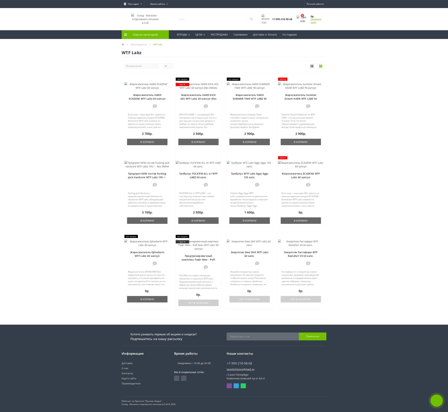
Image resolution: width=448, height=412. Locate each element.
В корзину (147, 142)
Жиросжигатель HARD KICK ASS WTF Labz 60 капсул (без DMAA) (198, 98)
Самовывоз (241, 34)
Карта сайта (129, 378)
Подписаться (312, 336)
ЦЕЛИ (198, 34)
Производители (131, 383)
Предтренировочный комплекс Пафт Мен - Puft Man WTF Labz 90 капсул (198, 259)
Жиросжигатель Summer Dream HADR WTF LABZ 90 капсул (301, 98)
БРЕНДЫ (182, 34)
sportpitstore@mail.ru (240, 369)
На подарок (289, 34)
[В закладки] (165, 79)
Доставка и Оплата (265, 34)
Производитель (139, 44)
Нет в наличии (198, 303)
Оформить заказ (316, 21)
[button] (133, 4)
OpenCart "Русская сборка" (148, 401)
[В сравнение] (165, 84)
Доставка (127, 363)
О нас (125, 368)
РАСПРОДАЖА (219, 34)
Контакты (127, 373)
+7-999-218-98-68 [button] (239, 363)
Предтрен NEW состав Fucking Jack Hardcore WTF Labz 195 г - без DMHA (147, 177)
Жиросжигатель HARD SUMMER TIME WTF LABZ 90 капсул (250, 98)
